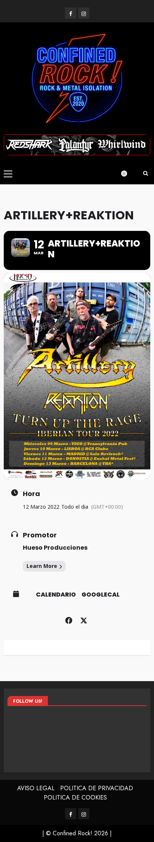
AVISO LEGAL (36, 788)
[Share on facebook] (68, 619)
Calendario (56, 594)
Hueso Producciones (55, 547)
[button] (8, 173)
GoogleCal (100, 594)
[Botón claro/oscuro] (127, 173)
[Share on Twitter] (83, 619)
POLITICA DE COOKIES (75, 797)
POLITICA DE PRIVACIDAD (96, 788)
